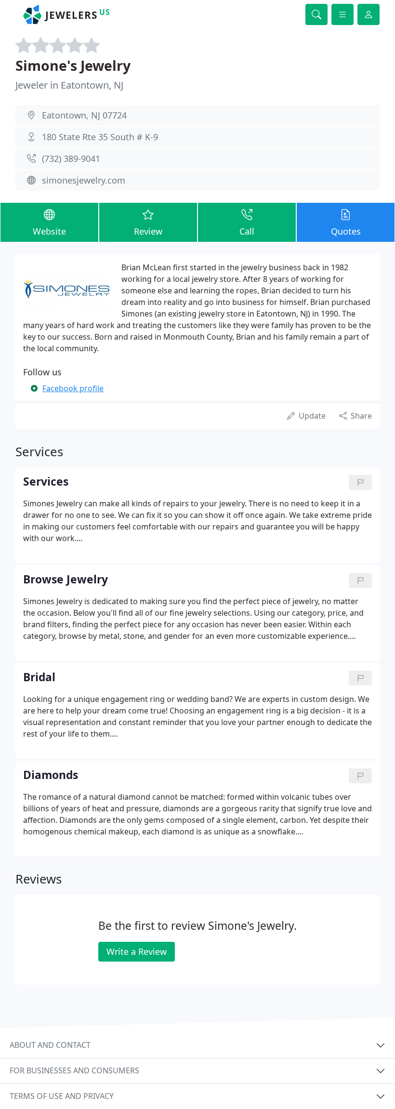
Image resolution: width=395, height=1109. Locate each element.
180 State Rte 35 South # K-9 (100, 137)
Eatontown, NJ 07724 (84, 115)
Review (148, 231)
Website (49, 231)
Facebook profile (73, 388)
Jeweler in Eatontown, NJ (69, 85)
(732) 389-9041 (71, 158)
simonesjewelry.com (83, 180)
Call (246, 231)
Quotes (346, 231)
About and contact (50, 1045)
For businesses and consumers (74, 1070)
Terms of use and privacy (62, 1096)
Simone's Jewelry (73, 65)
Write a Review (136, 951)
